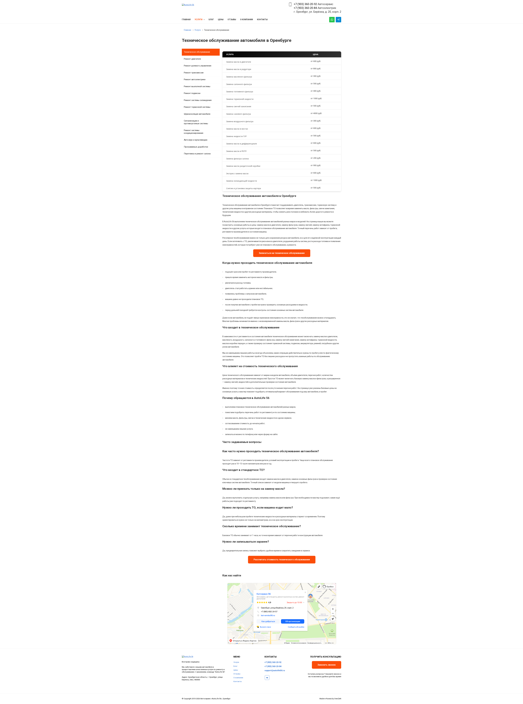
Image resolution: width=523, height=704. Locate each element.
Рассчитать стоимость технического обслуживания (282, 559)
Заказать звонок (326, 665)
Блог (235, 666)
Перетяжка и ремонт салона (197, 153)
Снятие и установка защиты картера (243, 188)
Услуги (236, 662)
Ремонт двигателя (192, 59)
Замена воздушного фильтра (239, 121)
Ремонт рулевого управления (197, 65)
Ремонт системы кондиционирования (193, 131)
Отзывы (236, 674)
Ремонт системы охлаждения (198, 100)
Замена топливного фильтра (239, 91)
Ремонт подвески (192, 93)
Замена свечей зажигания (238, 106)
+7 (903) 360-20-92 (305, 4)
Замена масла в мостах (237, 128)
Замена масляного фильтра (239, 76)
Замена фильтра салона (237, 158)
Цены (235, 670)
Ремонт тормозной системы (197, 107)
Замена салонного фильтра (239, 84)
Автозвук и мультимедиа (195, 140)
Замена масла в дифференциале (241, 143)
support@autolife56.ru (274, 670)
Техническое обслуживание (197, 52)
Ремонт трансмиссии (193, 72)
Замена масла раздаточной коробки (243, 166)
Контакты (237, 681)
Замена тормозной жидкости (239, 99)
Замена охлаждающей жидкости (241, 181)
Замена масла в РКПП (236, 151)
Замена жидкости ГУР (236, 136)
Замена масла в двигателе (238, 62)
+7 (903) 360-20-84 (305, 8)
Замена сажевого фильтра (238, 114)
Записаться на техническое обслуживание (282, 253)
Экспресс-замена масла (237, 173)
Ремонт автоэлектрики (194, 79)
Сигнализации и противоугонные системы (196, 122)
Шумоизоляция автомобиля (197, 114)
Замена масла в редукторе (238, 69)
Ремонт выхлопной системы (197, 86)
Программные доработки (196, 147)
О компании (238, 678)
